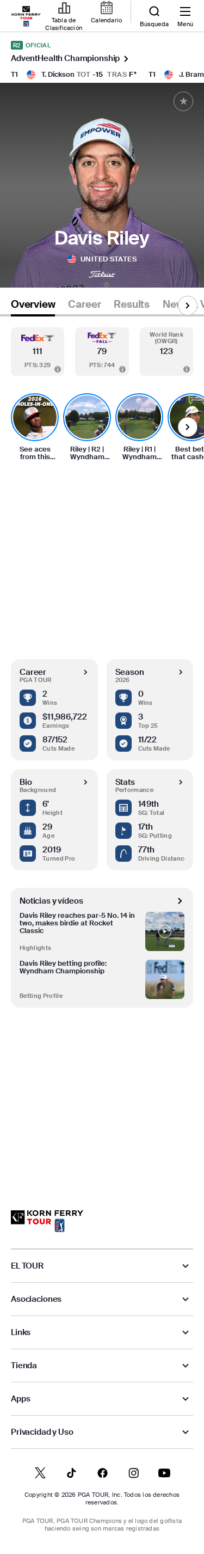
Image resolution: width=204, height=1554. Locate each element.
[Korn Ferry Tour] (47, 1221)
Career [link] (84, 304)
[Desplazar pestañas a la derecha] (187, 305)
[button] (37, 351)
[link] (26, 16)
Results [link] (132, 304)
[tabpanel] (102, 752)
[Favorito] (183, 101)
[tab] (33, 306)
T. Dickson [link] (58, 74)
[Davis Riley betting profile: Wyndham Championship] (164, 979)
